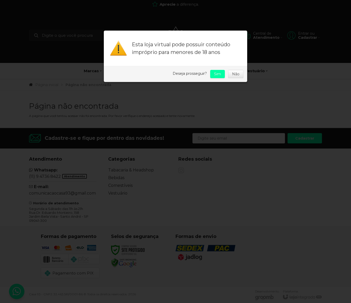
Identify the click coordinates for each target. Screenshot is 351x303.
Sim (217, 74)
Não (235, 74)
